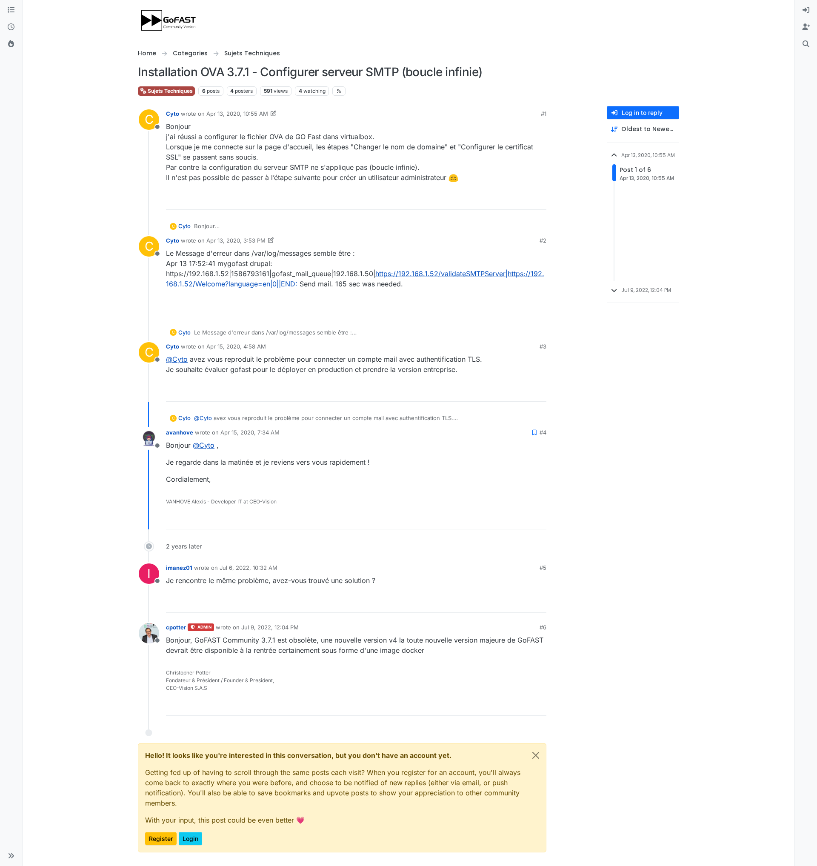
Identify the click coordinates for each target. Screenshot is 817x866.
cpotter (176, 627)
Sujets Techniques (169, 91)
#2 (543, 240)
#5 (543, 567)
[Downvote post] (539, 199)
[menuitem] (806, 10)
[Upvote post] (509, 199)
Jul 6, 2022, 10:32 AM (248, 567)
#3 (543, 346)
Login (190, 838)
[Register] (806, 27)
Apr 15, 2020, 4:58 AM (236, 346)
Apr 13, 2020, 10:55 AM (237, 113)
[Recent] (11, 27)
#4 (543, 432)
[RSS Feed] (339, 91)
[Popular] (11, 44)
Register (161, 838)
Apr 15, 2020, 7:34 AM (250, 432)
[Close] (536, 755)
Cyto (172, 113)
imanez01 (179, 567)
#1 (543, 113)
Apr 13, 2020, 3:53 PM (236, 240)
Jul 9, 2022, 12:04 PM (270, 627)
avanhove (179, 432)
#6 (543, 627)
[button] (11, 856)
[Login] (806, 10)
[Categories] (11, 10)
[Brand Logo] (169, 20)
